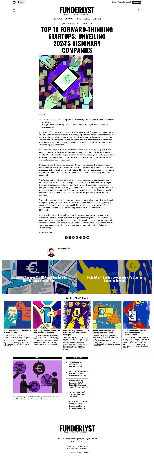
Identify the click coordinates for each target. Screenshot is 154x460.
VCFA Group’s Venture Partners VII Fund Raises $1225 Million (46, 332)
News (79, 24)
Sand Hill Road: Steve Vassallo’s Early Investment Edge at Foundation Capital (135, 333)
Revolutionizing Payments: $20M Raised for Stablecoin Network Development (76, 333)
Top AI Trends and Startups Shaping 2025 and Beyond (103, 332)
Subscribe (136, 2)
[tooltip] (139, 10)
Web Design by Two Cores (77, 448)
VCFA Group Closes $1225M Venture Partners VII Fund (17, 332)
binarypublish (64, 248)
